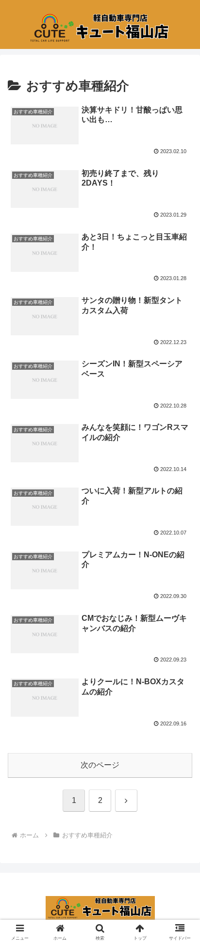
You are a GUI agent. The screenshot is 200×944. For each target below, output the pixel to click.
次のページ (100, 765)
